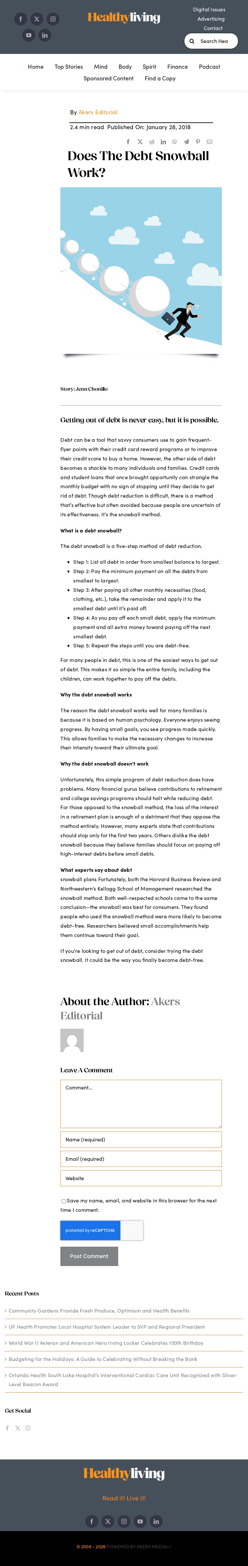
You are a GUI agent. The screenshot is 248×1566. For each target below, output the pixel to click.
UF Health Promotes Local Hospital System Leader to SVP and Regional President (107, 1326)
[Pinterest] (198, 142)
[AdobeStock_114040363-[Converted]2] (141, 189)
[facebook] (20, 19)
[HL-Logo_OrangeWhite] (124, 1470)
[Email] (209, 142)
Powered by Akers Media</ (139, 1546)
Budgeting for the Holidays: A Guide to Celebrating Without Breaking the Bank (103, 1358)
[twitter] (36, 19)
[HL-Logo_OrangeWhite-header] (124, 11)
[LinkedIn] (163, 142)
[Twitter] (17, 1428)
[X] (140, 142)
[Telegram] (186, 142)
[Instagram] (27, 1428)
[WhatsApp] (174, 142)
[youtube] (28, 35)
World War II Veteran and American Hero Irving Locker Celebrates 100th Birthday (106, 1342)
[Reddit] (152, 142)
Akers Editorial (98, 112)
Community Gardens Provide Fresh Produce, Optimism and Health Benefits (99, 1310)
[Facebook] (128, 142)
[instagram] (52, 19)
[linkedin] (44, 35)
